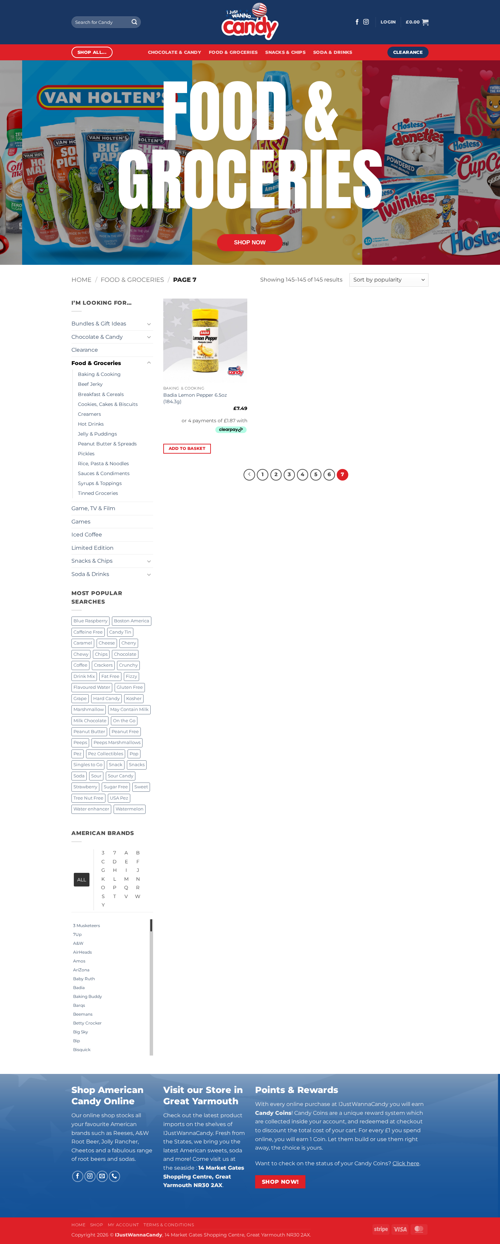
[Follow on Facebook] (357, 22)
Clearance (84, 350)
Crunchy (128, 665)
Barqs (79, 1005)
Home (81, 280)
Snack (115, 764)
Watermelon (130, 808)
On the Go (124, 720)
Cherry (128, 643)
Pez (77, 753)
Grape (80, 698)
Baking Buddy (87, 996)
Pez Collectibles (105, 753)
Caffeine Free (88, 632)
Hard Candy (106, 698)
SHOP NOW (250, 242)
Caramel (82, 643)
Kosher (133, 698)
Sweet (141, 786)
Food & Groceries (233, 52)
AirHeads (82, 952)
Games (80, 521)
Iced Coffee (86, 534)
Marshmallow (88, 709)
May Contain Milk (129, 709)
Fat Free (110, 676)
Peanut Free (125, 731)
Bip (76, 1040)
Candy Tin (120, 632)
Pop (134, 753)
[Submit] (134, 22)
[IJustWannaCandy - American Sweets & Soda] (250, 22)
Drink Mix (84, 676)
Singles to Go (87, 764)
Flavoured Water (91, 687)
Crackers (103, 665)
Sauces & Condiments (104, 473)
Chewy (80, 654)
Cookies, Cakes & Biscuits (108, 404)
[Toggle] (149, 324)
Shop (96, 1224)
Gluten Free (130, 687)
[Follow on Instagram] (366, 22)
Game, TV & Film (93, 508)
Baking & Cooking (99, 374)
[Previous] (249, 475)
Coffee (80, 665)
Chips (101, 654)
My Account (123, 1224)
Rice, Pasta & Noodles (103, 463)
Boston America (131, 620)
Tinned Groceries (98, 493)
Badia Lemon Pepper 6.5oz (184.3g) (195, 398)
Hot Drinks (91, 424)
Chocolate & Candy (174, 52)
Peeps (80, 742)
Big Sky (80, 1031)
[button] (388, 22)
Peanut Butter (89, 731)
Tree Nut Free (88, 798)
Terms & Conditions (169, 1224)
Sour (96, 775)
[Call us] (114, 1176)
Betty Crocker (87, 1023)
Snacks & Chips (285, 52)
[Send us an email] (102, 1176)
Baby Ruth (84, 978)
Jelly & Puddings (97, 434)
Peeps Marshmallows (117, 742)
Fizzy (131, 676)
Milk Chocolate (89, 720)
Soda (79, 775)
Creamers (89, 414)
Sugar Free (116, 786)
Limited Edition (92, 548)
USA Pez (119, 798)
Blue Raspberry (90, 620)
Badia (79, 987)
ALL (81, 880)
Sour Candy (120, 775)
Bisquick (81, 1049)
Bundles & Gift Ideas (98, 323)
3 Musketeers (86, 925)
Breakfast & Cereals (101, 394)
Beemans (83, 1014)
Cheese (107, 643)
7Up (77, 934)
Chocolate (125, 654)
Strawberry (85, 786)
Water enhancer (91, 808)
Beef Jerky (90, 384)
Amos (79, 961)
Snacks (137, 764)
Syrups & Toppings (100, 483)
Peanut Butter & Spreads (107, 444)
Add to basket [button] (187, 448)
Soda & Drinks (332, 52)
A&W (78, 943)
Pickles (86, 454)
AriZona (81, 969)
